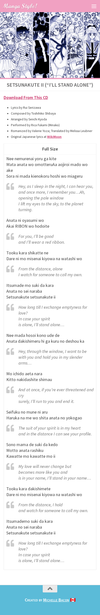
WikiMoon (54, 137)
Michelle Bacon (56, 600)
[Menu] (94, 6)
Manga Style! (20, 6)
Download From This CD (26, 97)
